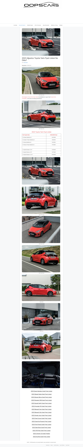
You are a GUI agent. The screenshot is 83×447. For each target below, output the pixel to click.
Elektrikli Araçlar (30, 25)
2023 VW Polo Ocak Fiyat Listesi (41, 430)
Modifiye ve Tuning (54, 25)
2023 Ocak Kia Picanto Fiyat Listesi (41, 421)
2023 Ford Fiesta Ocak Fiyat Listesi (41, 424)
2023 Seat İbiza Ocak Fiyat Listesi (41, 427)
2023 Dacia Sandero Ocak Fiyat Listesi (41, 391)
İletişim (52, 445)
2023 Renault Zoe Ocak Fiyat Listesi (41, 409)
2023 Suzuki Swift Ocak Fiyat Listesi (41, 403)
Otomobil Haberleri (22, 25)
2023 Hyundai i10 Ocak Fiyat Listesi (41, 406)
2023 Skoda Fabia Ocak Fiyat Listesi (42, 394)
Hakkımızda (47, 445)
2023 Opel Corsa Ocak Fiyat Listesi (41, 418)
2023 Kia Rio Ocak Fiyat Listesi (41, 436)
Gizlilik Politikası (56, 445)
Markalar (60, 25)
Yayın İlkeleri (67, 445)
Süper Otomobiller (46, 25)
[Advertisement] (41, 16)
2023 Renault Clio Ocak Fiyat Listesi (41, 412)
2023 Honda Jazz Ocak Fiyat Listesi (41, 415)
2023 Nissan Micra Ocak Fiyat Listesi (41, 397)
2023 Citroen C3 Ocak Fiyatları (41, 433)
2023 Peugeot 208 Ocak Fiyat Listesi (41, 400)
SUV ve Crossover (38, 25)
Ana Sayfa (15, 25)
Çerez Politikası (62, 445)
